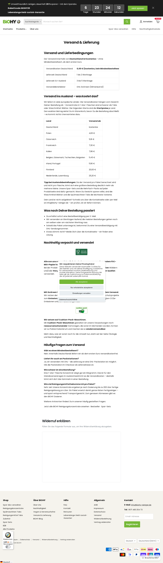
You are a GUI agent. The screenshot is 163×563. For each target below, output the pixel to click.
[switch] (8, 546)
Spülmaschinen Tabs (80, 194)
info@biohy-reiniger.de (57, 202)
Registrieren (132, 524)
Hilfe (134, 29)
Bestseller (95, 406)
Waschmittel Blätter (53, 194)
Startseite (8, 29)
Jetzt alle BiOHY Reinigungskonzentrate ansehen (66, 406)
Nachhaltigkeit (39, 508)
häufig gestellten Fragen (94, 401)
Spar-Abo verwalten (118, 29)
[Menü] (12, 532)
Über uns (34, 29)
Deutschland (147, 541)
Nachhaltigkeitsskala (149, 29)
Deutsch (129, 541)
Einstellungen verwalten (81, 293)
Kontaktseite (98, 199)
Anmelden (147, 21)
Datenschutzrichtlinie (68, 299)
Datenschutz (99, 511)
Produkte (20, 29)
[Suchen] (127, 21)
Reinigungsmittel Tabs (13, 515)
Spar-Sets (71, 188)
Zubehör (6, 518)
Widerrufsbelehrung (102, 518)
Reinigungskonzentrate (13, 508)
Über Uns (37, 505)
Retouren (68, 511)
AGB (96, 505)
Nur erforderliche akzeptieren (82, 287)
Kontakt (67, 508)
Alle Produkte (9, 529)
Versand (97, 515)
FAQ (65, 505)
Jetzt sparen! (137, 8)
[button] (6, 562)
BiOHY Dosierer (55, 396)
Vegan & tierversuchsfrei (44, 511)
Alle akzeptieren (82, 282)
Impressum (99, 508)
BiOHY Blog (38, 518)
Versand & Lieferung (42, 515)
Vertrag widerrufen (102, 522)
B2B (4, 525)
